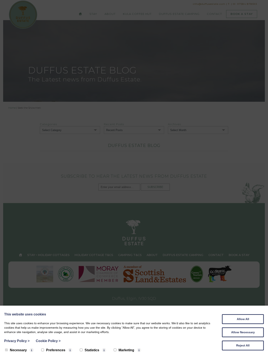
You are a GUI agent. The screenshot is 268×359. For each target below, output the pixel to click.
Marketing (126, 350)
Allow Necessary (243, 332)
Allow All (243, 319)
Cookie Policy (48, 341)
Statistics (92, 350)
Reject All (243, 345)
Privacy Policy (17, 341)
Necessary (18, 350)
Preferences (55, 350)
